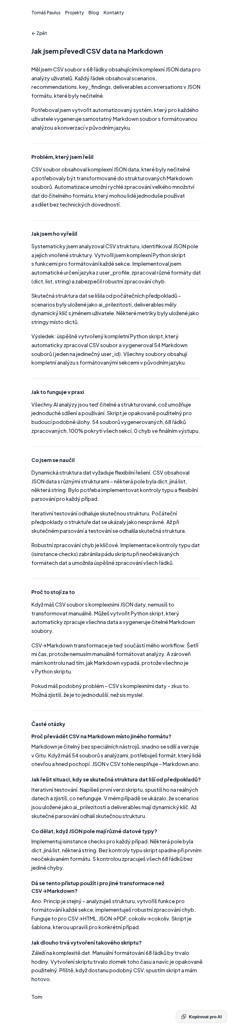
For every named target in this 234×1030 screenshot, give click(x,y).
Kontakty (114, 12)
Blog (93, 12)
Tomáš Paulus (45, 12)
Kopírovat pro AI (205, 1016)
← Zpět (39, 33)
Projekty (74, 12)
